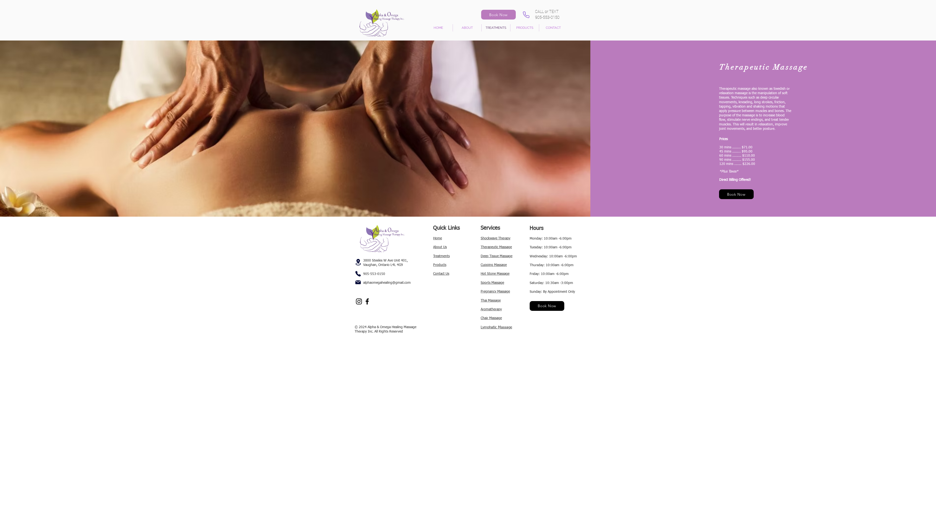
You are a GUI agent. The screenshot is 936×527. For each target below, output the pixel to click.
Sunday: (536, 292)
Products (439, 265)
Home (437, 238)
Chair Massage (491, 318)
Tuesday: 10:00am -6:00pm (551, 247)
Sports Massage (492, 282)
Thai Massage (491, 300)
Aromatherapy (491, 309)
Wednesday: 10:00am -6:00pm (553, 256)
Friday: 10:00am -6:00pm (549, 274)
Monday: (537, 238)
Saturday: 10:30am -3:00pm (551, 283)
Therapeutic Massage (496, 247)
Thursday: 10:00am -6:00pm (552, 265)
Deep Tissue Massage (496, 256)
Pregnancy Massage (495, 291)
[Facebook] (367, 301)
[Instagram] (359, 301)
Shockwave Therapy (495, 238)
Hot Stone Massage (495, 273)
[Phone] (526, 14)
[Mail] (358, 282)
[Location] (358, 262)
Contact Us (441, 273)
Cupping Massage (494, 265)
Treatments (441, 256)
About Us (440, 247)
